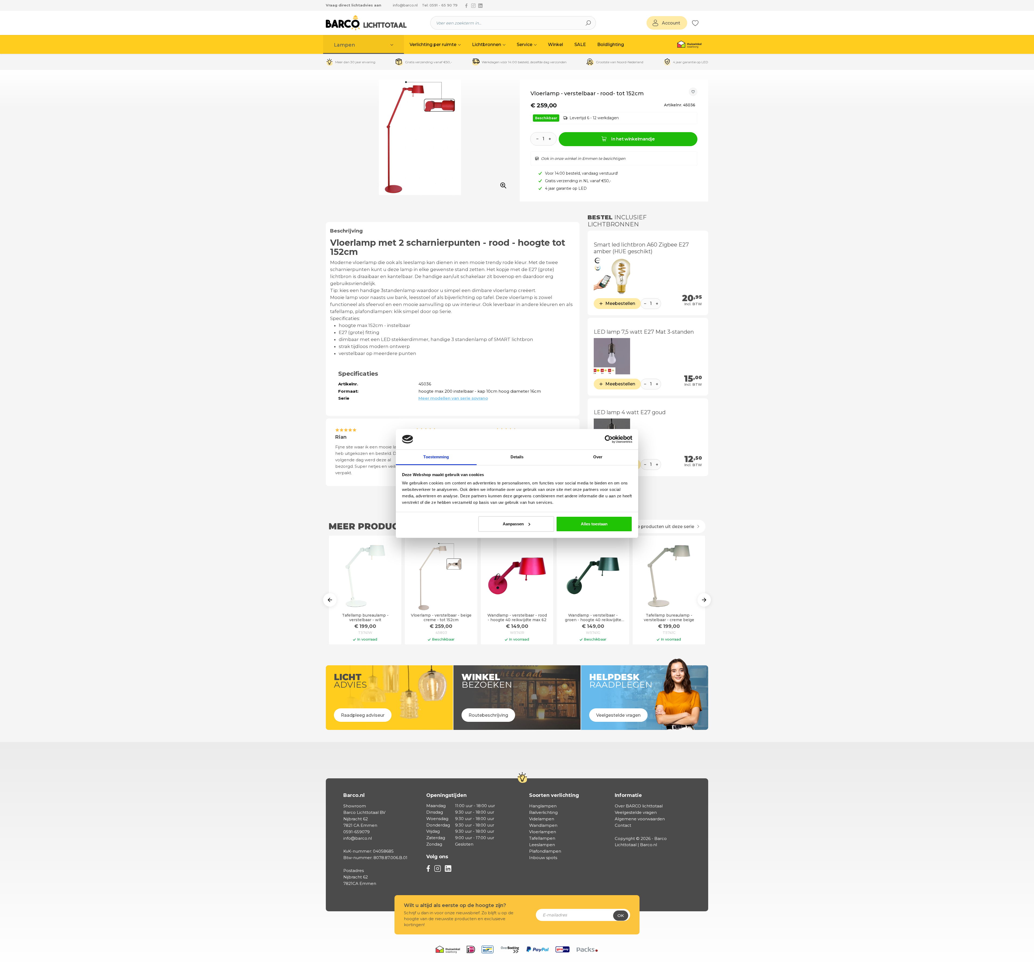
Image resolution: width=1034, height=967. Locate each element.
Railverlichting (543, 812)
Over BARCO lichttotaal (639, 805)
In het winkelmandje (633, 139)
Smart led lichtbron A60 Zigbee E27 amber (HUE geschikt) (641, 248)
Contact (623, 825)
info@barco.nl (405, 5)
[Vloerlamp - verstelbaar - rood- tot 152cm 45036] (420, 137)
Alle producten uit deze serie (663, 526)
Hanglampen (543, 805)
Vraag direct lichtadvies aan (353, 5)
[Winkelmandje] (701, 23)
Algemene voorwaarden (640, 818)
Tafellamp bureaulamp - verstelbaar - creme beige (669, 617)
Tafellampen (542, 838)
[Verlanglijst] (695, 23)
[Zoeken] (588, 23)
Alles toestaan (594, 524)
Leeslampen (542, 844)
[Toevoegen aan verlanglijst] (693, 91)
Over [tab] (597, 457)
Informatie (628, 795)
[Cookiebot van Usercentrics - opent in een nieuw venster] (608, 439)
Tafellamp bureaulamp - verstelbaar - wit (365, 617)
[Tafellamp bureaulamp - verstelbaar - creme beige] (668, 576)
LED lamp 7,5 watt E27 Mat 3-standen (644, 332)
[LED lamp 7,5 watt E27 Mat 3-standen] (612, 356)
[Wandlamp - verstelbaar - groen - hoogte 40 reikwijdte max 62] (592, 576)
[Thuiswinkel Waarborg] (689, 44)
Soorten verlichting (554, 795)
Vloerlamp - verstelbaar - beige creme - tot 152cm (441, 617)
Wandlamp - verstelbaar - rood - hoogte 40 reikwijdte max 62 (517, 617)
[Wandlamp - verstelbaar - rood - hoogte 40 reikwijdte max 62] (517, 576)
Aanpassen (513, 524)
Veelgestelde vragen (636, 812)
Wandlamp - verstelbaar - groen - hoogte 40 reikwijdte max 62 (593, 617)
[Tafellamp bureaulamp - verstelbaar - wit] (365, 576)
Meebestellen (620, 303)
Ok (620, 915)
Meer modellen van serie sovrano (453, 398)
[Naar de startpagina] (366, 22)
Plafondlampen (545, 851)
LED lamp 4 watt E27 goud (630, 412)
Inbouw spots (543, 857)
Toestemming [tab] (436, 457)
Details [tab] (517, 457)
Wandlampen (543, 825)
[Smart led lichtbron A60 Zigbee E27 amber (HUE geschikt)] (612, 276)
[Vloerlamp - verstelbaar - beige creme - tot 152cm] (441, 576)
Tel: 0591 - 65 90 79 (439, 5)
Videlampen (541, 818)
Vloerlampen (542, 831)
